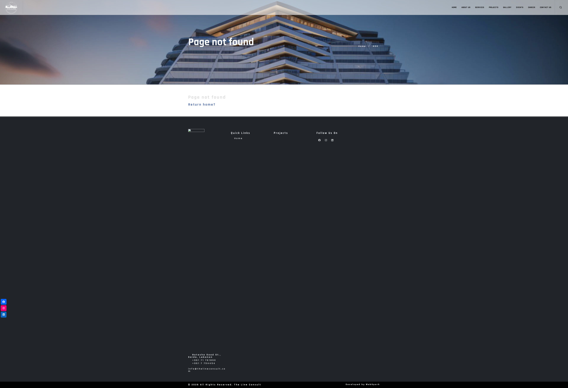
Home (454, 7)
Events (519, 7)
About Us (466, 7)
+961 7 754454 (204, 363)
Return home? (202, 104)
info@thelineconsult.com (207, 370)
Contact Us (545, 7)
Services (479, 7)
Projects (493, 7)
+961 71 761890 (204, 360)
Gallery (507, 7)
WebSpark (373, 384)
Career (531, 7)
